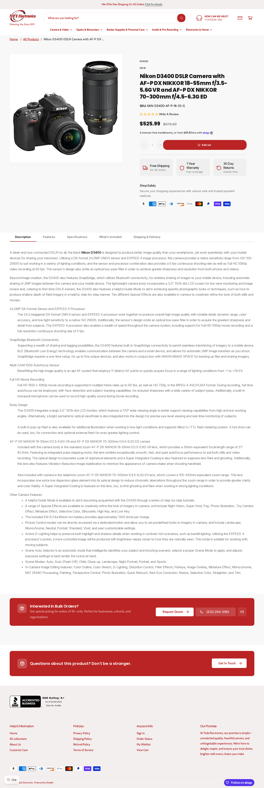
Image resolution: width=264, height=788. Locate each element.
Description (23, 237)
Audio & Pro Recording (165, 29)
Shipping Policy (82, 739)
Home (14, 39)
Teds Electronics (25, 782)
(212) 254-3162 (217, 612)
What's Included (110, 237)
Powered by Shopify (43, 782)
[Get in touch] (240, 18)
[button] (250, 18)
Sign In (141, 733)
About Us (15, 744)
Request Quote (173, 612)
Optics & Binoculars (87, 29)
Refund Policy (81, 744)
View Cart (142, 750)
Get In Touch (227, 663)
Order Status (144, 739)
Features (49, 237)
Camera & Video (59, 29)
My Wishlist (144, 744)
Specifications (77, 237)
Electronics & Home (197, 29)
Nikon (144, 61)
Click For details (153, 4)
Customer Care (19, 750)
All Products (31, 39)
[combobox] (115, 18)
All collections (18, 739)
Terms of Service (83, 750)
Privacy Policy (81, 733)
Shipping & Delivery (147, 237)
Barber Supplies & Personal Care (126, 29)
